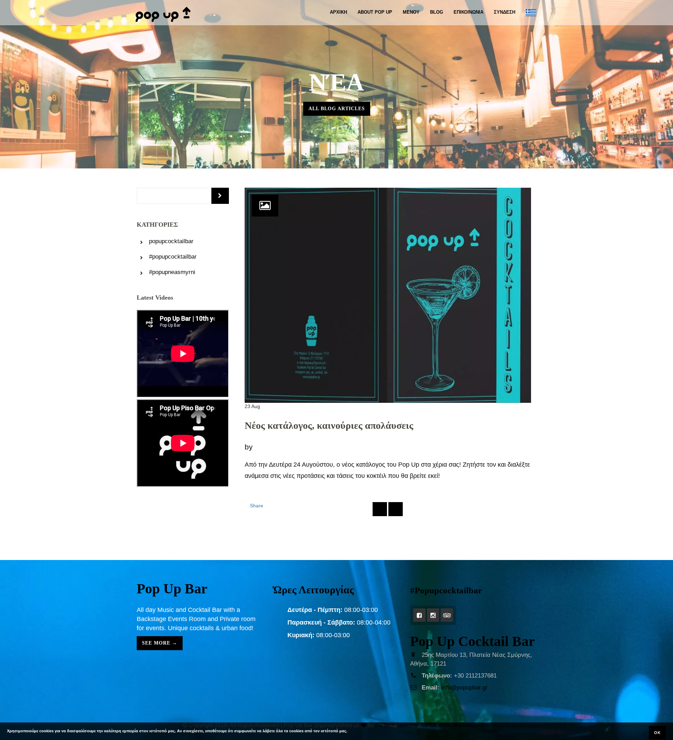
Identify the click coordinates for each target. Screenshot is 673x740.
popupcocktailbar (171, 241)
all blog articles (336, 108)
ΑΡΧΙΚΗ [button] (338, 12)
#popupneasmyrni (172, 272)
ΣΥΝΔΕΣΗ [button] (504, 12)
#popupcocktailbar (173, 256)
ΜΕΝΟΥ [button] (411, 12)
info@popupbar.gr (464, 687)
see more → (159, 643)
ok (657, 733)
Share (256, 505)
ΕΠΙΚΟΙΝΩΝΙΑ (468, 12)
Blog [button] (436, 12)
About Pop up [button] (375, 12)
